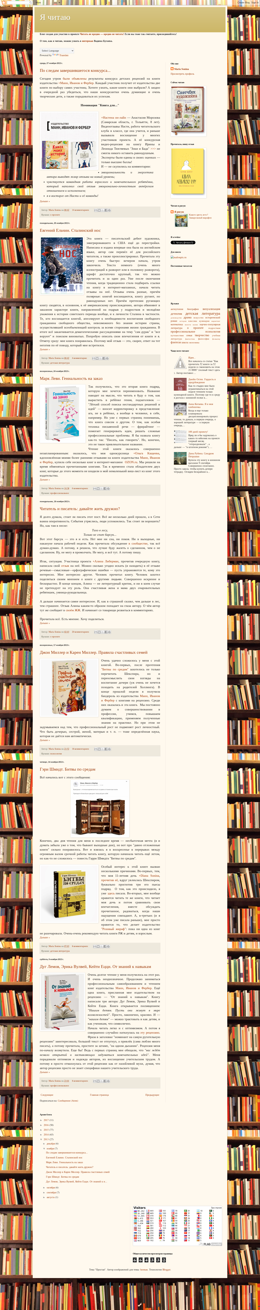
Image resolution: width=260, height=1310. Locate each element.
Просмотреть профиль (182, 73)
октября (51, 1187)
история (183, 321)
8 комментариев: (80, 946)
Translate (63, 55)
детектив (176, 314)
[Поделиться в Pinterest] (109, 210)
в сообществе (138, 543)
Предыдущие (152, 1094)
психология (56, 753)
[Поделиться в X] (102, 210)
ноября (51, 1148)
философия (203, 338)
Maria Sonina (181, 69)
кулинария (204, 320)
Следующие (47, 1094)
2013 (46, 1139)
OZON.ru (131, 462)
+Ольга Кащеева (146, 453)
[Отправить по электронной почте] (96, 210)
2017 (46, 1120)
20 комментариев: (81, 631)
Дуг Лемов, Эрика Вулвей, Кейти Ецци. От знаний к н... (76, 1181)
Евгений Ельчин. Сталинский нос (70, 230)
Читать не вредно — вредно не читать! (102, 34)
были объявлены (74, 78)
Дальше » (45, 201)
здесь (111, 893)
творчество (202, 335)
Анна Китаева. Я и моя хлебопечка (200, 405)
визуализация (211, 309)
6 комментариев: (80, 488)
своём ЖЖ (73, 610)
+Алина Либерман (106, 561)
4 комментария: (80, 358)
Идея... (192, 357)
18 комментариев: (81, 748)
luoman (144, 1269)
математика (177, 324)
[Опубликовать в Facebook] (106, 210)
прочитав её (109, 880)
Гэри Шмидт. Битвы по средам (67, 769)
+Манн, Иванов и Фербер (76, 83)
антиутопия (177, 309)
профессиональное (59, 493)
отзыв (65, 565)
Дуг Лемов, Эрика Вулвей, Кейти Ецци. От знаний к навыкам (95, 966)
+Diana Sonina (149, 875)
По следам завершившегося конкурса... (75, 70)
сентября (52, 1192)
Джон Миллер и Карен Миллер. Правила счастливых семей (94, 652)
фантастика (190, 338)
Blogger (166, 1269)
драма (188, 317)
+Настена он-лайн (113, 117)
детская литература (60, 362)
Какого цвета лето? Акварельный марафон (200, 216)
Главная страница (99, 1094)
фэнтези (176, 342)
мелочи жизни (191, 324)
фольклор (216, 338)
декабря (51, 1143)
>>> (153, 148)
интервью (87, 41)
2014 (46, 1134)
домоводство (176, 317)
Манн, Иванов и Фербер (133, 988)
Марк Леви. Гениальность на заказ (71, 378)
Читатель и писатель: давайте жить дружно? (80, 508)
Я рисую (179, 212)
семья (189, 335)
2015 (46, 1129)
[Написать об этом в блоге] (99, 210)
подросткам (214, 328)
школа (185, 342)
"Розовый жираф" (113, 929)
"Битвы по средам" (114, 669)
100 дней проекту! (198, 431)
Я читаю (55, 16)
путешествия (177, 335)
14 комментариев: (81, 209)
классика (192, 320)
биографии (193, 309)
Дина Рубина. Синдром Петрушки (201, 455)
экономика (194, 342)
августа (51, 1197)
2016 (46, 1125)
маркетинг (215, 321)
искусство (198, 317)
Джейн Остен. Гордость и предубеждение (202, 381)
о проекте (55, 214)
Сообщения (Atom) (68, 1100)
